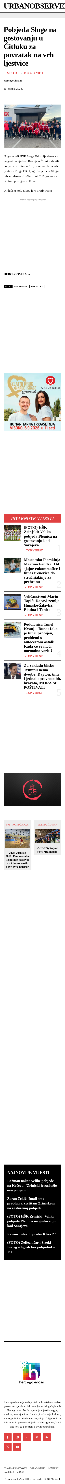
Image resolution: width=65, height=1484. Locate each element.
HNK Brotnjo (21, 287)
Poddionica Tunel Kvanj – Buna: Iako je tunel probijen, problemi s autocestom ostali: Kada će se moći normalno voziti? (41, 637)
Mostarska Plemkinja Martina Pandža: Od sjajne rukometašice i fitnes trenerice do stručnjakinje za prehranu (42, 570)
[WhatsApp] (32, 97)
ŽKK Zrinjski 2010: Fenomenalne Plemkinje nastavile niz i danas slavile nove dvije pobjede (17, 859)
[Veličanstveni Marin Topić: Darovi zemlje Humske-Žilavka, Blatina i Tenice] (12, 602)
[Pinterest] (23, 97)
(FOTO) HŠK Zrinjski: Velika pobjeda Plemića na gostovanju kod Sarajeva (40, 536)
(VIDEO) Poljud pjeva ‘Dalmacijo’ (47, 850)
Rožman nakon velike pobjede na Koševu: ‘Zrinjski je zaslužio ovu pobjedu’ (32, 1185)
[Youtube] (17, 1447)
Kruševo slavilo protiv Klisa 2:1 (32, 1234)
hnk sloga (37, 287)
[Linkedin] (40, 97)
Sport (13, 73)
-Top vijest (34, 550)
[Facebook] (7, 97)
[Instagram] (17, 1437)
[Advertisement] (32, 329)
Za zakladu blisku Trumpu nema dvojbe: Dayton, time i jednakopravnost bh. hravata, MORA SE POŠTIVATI (42, 676)
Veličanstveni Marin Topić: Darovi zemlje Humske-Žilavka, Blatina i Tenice (41, 603)
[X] (15, 97)
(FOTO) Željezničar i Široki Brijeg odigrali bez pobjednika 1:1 (31, 1247)
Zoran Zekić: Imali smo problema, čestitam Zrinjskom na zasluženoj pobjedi (31, 1203)
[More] (49, 97)
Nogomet (34, 73)
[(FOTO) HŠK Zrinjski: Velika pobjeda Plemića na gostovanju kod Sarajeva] (12, 533)
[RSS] (47, 1437)
